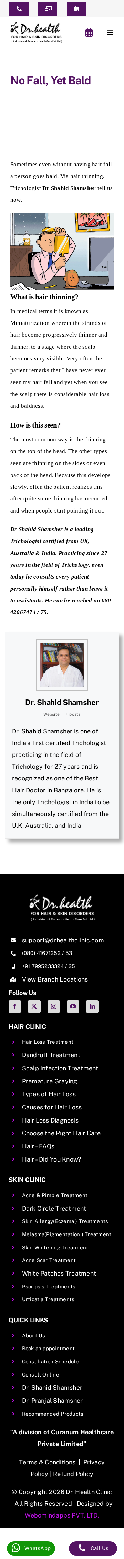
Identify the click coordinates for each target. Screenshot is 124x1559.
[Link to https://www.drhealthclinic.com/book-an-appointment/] (89, 32)
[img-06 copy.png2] (62, 897)
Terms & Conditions (47, 1462)
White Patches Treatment (59, 1273)
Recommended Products (53, 1414)
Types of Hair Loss (49, 1094)
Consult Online (40, 1375)
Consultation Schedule (50, 1361)
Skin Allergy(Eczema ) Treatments (65, 1221)
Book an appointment (48, 1348)
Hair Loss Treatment (48, 1042)
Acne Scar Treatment (49, 1260)
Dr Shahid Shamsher (36, 529)
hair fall (102, 164)
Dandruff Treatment (51, 1055)
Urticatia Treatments (48, 1299)
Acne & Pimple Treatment (55, 1195)
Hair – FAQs (38, 1146)
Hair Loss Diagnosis (50, 1120)
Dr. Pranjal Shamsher (52, 1400)
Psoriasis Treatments (49, 1286)
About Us (33, 1336)
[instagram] (54, 1006)
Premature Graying (50, 1081)
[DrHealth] (36, 24)
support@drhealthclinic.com (63, 940)
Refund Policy (73, 1473)
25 (72, 966)
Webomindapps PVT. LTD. (62, 1515)
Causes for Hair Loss (52, 1107)
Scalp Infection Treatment (60, 1068)
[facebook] (15, 1006)
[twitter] (34, 1006)
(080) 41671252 (41, 953)
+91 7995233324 (43, 966)
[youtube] (73, 1006)
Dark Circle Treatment (54, 1208)
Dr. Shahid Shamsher (62, 702)
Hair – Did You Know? (51, 1159)
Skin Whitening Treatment (55, 1247)
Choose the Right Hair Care (61, 1133)
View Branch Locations (55, 979)
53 (68, 953)
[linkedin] (92, 1006)
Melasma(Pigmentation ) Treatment (67, 1234)
